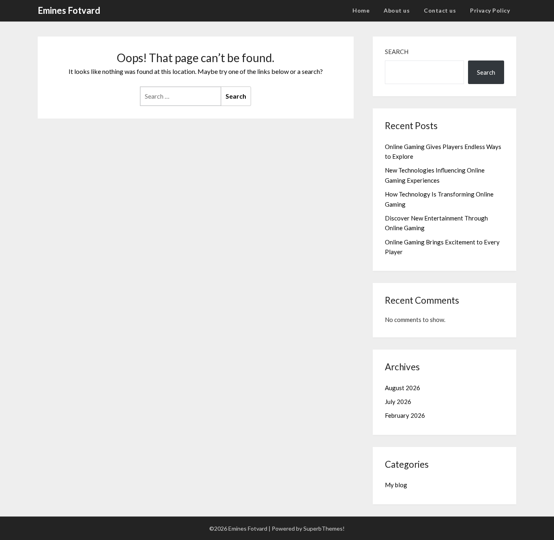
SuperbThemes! (324, 528)
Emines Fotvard (69, 10)
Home (360, 10)
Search (396, 51)
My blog (396, 484)
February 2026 (405, 415)
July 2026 (398, 401)
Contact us (440, 10)
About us (397, 10)
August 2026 (402, 387)
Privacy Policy (490, 10)
